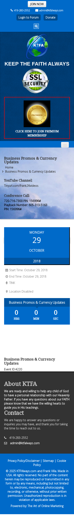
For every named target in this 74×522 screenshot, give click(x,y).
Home (9, 167)
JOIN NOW (37, 4)
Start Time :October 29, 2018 (28, 270)
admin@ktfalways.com (51, 10)
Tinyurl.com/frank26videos (21, 186)
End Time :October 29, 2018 (27, 276)
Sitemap (48, 461)
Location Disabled (21, 291)
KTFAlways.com (26, 471)
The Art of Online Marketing (46, 506)
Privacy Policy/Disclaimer (24, 461)
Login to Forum (28, 17)
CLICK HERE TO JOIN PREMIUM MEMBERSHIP (37, 133)
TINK (12, 283)
